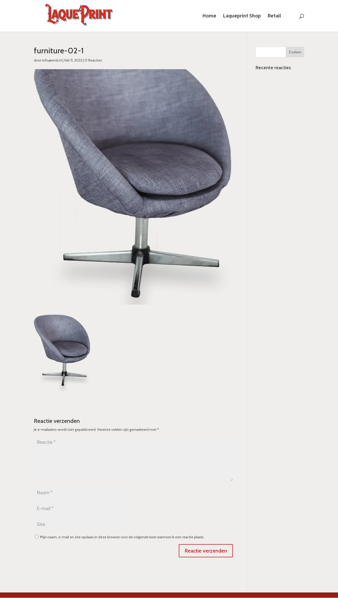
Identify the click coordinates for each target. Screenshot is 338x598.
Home (209, 16)
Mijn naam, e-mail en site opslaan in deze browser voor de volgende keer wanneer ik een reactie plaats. (122, 537)
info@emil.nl (52, 60)
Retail (274, 16)
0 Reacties (93, 60)
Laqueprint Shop (242, 16)
